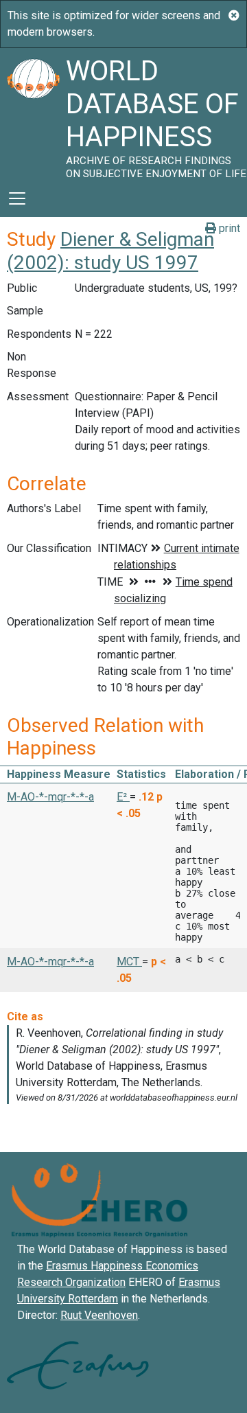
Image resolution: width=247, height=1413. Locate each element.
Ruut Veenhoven (99, 1315)
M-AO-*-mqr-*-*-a (50, 796)
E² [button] (123, 796)
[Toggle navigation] (17, 198)
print (228, 228)
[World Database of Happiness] (33, 114)
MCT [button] (129, 961)
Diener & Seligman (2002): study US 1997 (110, 251)
